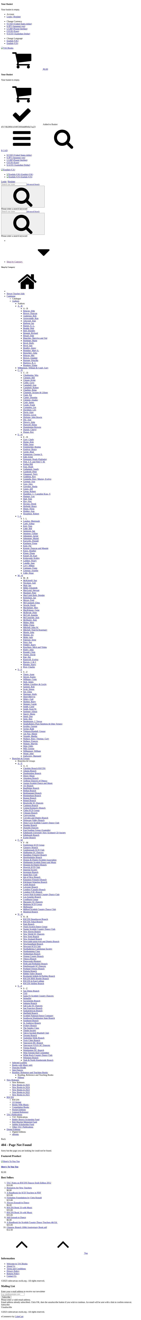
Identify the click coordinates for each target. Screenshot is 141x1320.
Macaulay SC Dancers (33, 902)
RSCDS (10, 1097)
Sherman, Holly (30, 694)
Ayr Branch (28, 786)
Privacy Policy (13, 1271)
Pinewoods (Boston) (32, 961)
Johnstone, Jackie (30, 536)
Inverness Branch (30, 872)
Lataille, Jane (29, 563)
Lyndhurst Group (30, 899)
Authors (15, 301)
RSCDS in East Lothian (33, 981)
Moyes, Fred (28, 600)
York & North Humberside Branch (38, 1060)
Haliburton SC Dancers (33, 852)
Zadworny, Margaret (32, 756)
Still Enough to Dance (16, 1217)
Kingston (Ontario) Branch (35, 879)
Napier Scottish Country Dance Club (39, 929)
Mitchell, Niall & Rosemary (35, 630)
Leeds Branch (29, 884)
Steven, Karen (29, 677)
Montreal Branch (30, 912)
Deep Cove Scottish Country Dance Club (41, 823)
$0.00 (45, 69)
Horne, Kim (28, 442)
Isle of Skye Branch (31, 877)
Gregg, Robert (29, 491)
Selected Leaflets (19, 1062)
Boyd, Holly (28, 343)
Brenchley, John (30, 353)
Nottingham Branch (31, 954)
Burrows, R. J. (29, 363)
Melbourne (28, 907)
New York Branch (31, 936)
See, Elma (27, 692)
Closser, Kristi (29, 380)
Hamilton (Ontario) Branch (35, 855)
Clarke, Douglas (30, 397)
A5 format (16, 1102)
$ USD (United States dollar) (19, 24)
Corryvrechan (29, 815)
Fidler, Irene (28, 444)
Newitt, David (29, 605)
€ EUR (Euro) (13, 31)
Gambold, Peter (30, 471)
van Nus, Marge (30, 734)
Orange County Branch (33, 956)
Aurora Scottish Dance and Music (38, 783)
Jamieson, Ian (29, 531)
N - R (20, 914)
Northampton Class (31, 951)
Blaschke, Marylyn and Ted (35, 338)
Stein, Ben (27, 719)
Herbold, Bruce (30, 506)
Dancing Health (19, 1067)
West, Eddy (28, 746)
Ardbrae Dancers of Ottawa (35, 781)
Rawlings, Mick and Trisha (35, 647)
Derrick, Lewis (29, 415)
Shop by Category (15, 262)
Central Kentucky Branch (34, 808)
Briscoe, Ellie (29, 311)
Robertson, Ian (29, 598)
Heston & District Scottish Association (39, 860)
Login (3, 181)
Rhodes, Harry (29, 664)
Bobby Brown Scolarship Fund (25, 1119)
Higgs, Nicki (28, 509)
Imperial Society (30, 870)
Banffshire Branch (31, 788)
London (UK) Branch (32, 892)
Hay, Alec (27, 501)
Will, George (28, 748)
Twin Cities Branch (31, 1040)
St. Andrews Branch (32, 1023)
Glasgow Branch (30, 847)
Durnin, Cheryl (29, 429)
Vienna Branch (29, 1048)
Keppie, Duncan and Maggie (35, 548)
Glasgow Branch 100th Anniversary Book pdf (27, 1227)
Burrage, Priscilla (30, 360)
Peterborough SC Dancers (34, 966)
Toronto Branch (30, 1035)
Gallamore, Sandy (31, 469)
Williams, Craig (30, 679)
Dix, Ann (27, 420)
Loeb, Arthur (28, 523)
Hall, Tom (27, 499)
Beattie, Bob (28, 328)
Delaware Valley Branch (33, 820)
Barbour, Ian (28, 323)
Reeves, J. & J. (29, 662)
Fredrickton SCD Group (33, 845)
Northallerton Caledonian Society (37, 949)
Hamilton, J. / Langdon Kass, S (36, 494)
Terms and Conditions (16, 1269)
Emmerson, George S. (32, 454)
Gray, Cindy (28, 439)
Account (10, 14)
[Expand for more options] (21, 148)
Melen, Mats (28, 622)
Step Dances (17, 1070)
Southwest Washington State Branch (39, 1018)
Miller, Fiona (28, 625)
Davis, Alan (28, 412)
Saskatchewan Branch (32, 1011)
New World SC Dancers (33, 934)
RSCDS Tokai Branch (33, 922)
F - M (20, 840)
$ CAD (4, 150)
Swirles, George (30, 726)
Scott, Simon (28, 689)
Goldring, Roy (29, 476)
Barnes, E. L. (29, 326)
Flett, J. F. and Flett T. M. (34, 462)
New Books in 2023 (21, 1090)
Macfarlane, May (30, 607)
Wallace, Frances (30, 741)
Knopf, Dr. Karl (30, 556)
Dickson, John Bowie (32, 417)
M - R (20, 575)
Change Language (15, 38)
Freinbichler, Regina (32, 447)
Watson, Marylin (30, 743)
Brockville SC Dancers (33, 803)
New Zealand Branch (32, 939)
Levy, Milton (28, 565)
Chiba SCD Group (31, 810)
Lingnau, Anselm (30, 570)
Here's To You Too (9, 1167)
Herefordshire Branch (32, 857)
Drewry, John (29, 422)
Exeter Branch (29, 837)
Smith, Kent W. (30, 709)
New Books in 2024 (21, 1087)
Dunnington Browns (32, 427)
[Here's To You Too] (10, 1161)
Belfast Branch (29, 790)
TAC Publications (14, 1114)
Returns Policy (13, 1273)
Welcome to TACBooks (17, 1264)
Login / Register (14, 17)
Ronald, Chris (29, 652)
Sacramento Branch (31, 1001)
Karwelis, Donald (31, 541)
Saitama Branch (30, 1003)
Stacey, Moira (29, 714)
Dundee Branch (30, 825)
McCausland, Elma (31, 603)
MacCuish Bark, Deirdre (34, 595)
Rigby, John (28, 650)
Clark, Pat (27, 395)
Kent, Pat (27, 546)
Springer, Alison (30, 711)
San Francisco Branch (32, 1008)
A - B (20, 306)
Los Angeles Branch (32, 897)
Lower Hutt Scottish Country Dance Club (41, 894)
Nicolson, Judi (29, 583)
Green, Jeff (28, 489)
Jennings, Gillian (30, 533)
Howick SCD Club (31, 867)
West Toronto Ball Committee (36, 1053)
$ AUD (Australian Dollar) (18, 34)
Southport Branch (31, 1020)
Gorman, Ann (29, 481)
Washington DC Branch (33, 1050)
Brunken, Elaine (30, 365)
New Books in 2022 (21, 1092)
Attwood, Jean (29, 321)
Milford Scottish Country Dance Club (39, 909)
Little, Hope (28, 573)
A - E (20, 763)
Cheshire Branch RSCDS (34, 768)
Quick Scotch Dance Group (35, 926)
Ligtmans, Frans (30, 568)
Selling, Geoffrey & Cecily (35, 684)
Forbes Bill (28, 464)
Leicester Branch (30, 887)
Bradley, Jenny (29, 348)
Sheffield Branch (30, 1013)
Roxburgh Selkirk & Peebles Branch (39, 976)
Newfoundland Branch (33, 944)
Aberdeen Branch (31, 778)
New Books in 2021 (21, 1095)
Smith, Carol (28, 706)
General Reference (20, 1112)
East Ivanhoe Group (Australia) (36, 830)
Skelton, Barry (29, 701)
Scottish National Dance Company (38, 1015)
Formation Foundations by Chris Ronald (24, 1198)
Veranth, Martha (30, 736)
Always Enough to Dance (18, 1202)
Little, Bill (27, 528)
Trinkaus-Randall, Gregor (34, 731)
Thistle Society (29, 1030)
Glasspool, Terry (30, 474)
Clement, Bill (29, 378)
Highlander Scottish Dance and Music (39, 862)
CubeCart (19, 1316)
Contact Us (11, 1276)
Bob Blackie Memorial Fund (24, 1122)
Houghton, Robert (31, 514)
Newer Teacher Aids (16, 293)
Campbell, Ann (29, 385)
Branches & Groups (20, 758)
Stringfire (27, 998)
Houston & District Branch (35, 865)
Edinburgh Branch (31, 835)
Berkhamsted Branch (32, 793)
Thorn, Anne (28, 674)
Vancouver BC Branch (33, 1043)
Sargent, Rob (29, 687)
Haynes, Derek (29, 504)
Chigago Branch (30, 813)
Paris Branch (28, 924)
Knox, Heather (29, 551)
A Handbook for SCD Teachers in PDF (24, 1193)
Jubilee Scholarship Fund (23, 1124)
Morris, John (28, 632)
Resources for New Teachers (19, 1188)
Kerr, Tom (27, 526)
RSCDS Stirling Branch (33, 983)
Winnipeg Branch (30, 1058)
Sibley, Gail (28, 699)
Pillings (21, 1077)
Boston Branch (29, 798)
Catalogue (11, 296)
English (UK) (12, 41)
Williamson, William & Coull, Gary (33, 368)
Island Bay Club (30, 875)
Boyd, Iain (27, 345)
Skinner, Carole (30, 704)
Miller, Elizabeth (30, 588)
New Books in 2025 (21, 1085)
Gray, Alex (28, 484)
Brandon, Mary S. (31, 350)
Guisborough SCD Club (33, 850)
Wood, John (28, 753)
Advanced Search (33, 184)
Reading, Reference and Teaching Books (30, 1072)
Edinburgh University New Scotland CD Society (44, 833)
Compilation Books (20, 1107)
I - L (19, 516)
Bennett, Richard (30, 333)
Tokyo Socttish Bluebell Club (36, 1033)
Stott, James (28, 682)
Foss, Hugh (28, 467)
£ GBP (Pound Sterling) (17, 29)
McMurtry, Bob (30, 620)
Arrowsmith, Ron (30, 318)
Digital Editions (13, 1129)
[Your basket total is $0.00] (21, 103)
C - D (20, 370)
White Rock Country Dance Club (37, 1055)
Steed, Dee (28, 716)
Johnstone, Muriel (31, 538)
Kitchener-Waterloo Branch (35, 882)
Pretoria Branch (30, 971)
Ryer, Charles (29, 667)
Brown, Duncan (30, 313)
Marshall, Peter (29, 593)
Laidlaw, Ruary (30, 561)
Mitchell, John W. (31, 627)
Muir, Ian (27, 585)
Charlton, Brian (30, 390)
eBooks (15, 1134)
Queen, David (29, 654)
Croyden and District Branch (35, 818)
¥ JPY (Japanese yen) (16, 26)
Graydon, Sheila (30, 486)
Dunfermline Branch (32, 773)
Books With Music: (20, 1105)
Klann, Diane (29, 553)
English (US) (12, 43)
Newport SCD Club (32, 946)
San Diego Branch (31, 991)
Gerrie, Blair (28, 452)
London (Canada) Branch (34, 889)
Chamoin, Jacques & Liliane (35, 392)
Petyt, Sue (27, 642)
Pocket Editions (19, 1109)
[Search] (63, 148)
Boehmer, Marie (30, 340)
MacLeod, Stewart (31, 590)
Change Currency (14, 21)
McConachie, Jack (31, 617)
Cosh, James (28, 402)
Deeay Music (29, 776)
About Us (11, 1266)
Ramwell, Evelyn (30, 659)
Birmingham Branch (32, 795)
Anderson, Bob (29, 316)
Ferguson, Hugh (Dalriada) (35, 459)
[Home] (27, 291)
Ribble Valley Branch (32, 973)
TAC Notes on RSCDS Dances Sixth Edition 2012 (29, 1183)
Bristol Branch (29, 800)
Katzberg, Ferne (30, 543)
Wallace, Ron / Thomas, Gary (36, 739)
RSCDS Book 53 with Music (19, 1207)
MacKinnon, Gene (31, 610)
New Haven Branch (32, 931)
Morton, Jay (28, 635)
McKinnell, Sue (30, 580)
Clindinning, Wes (30, 375)
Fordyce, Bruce (30, 449)
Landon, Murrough (31, 521)
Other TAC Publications (22, 1127)
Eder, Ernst (28, 457)
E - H (20, 434)
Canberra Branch (30, 805)
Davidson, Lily (29, 410)
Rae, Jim (27, 657)
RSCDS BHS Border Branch (36, 978)
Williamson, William (32, 751)
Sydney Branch (30, 1025)
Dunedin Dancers (30, 828)
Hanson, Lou (29, 496)
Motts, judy (28, 637)
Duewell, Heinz (30, 425)
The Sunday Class (31, 1028)
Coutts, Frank (29, 405)
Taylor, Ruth (28, 729)
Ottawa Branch (29, 959)
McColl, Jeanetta (30, 615)
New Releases (13, 1080)
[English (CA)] (8, 170)
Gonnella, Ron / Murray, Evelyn (37, 479)
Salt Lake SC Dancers (32, 1006)
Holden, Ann (28, 511)
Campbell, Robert (31, 387)
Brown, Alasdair (30, 358)
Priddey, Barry (29, 645)
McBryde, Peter (30, 612)
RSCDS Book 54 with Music (19, 1212)
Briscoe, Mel (28, 355)
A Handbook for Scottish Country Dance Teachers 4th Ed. (32, 1222)
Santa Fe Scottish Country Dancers (38, 996)
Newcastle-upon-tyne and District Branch (41, 941)
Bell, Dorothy (29, 331)
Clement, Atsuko (30, 400)
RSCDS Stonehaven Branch (35, 919)
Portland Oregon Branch (33, 969)
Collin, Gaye (28, 382)
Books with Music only (22, 1065)
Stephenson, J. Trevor (32, 721)
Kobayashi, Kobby (31, 558)
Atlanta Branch (29, 771)
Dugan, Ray (28, 432)
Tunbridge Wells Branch (33, 1038)
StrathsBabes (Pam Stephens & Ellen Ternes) (42, 724)
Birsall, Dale (28, 335)
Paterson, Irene (29, 640)
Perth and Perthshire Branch (35, 964)
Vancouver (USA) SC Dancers (36, 1045)
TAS (25, 993)
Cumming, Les (29, 407)
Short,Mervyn (29, 697)
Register (11, 181)
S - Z (20, 669)
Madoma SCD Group (32, 904)
